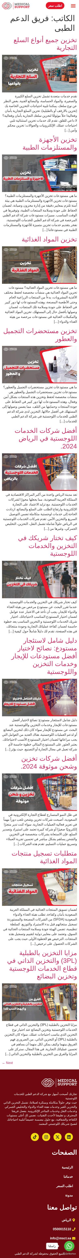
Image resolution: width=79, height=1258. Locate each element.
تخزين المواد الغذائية (49, 239)
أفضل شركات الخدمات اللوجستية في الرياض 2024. (46, 438)
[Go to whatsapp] (69, 1246)
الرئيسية (67, 1167)
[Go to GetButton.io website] (69, 1254)
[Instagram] (46, 1137)
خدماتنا (68, 1176)
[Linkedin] (69, 1137)
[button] (73, 6)
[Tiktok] (35, 1137)
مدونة (69, 1195)
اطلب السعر (64, 1186)
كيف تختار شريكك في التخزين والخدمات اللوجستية (47, 545)
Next (7, 1063)
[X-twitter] (57, 1137)
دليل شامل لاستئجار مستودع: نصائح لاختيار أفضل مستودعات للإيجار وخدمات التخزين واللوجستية (44, 656)
